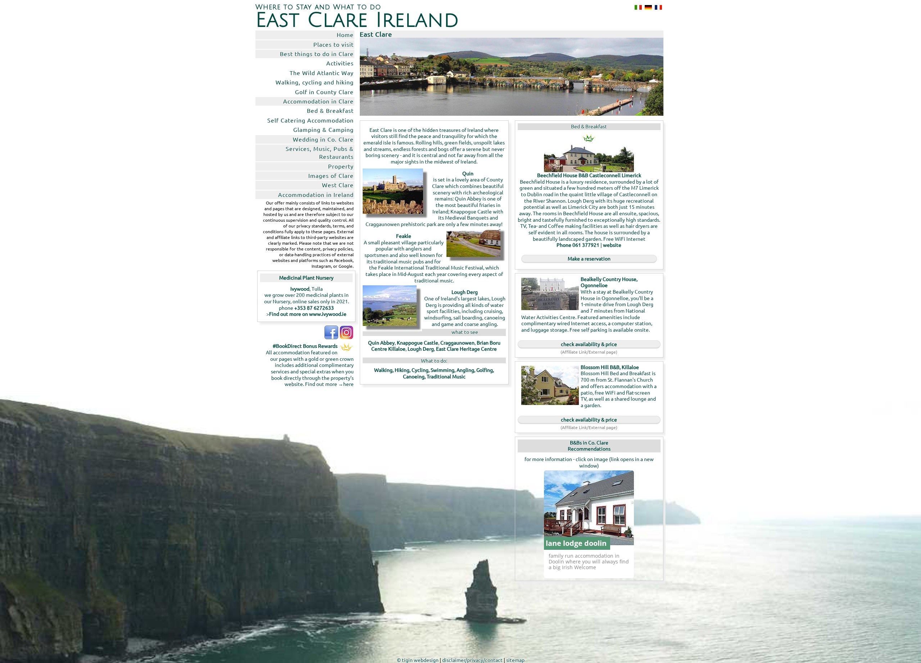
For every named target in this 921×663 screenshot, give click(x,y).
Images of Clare (331, 175)
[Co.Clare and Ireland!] (331, 337)
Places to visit (333, 44)
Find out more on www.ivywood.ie (307, 313)
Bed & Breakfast (330, 110)
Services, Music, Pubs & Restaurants (320, 152)
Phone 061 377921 (578, 244)
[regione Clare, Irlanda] (637, 7)
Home (345, 34)
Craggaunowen (457, 342)
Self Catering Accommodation (310, 120)
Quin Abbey (381, 342)
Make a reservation (589, 258)
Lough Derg (421, 348)
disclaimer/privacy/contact (472, 660)
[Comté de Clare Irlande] (657, 7)
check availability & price (589, 344)
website (612, 244)
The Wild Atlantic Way (322, 72)
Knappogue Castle (417, 342)
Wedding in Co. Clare (323, 139)
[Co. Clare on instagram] (346, 337)
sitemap (515, 660)
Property (341, 166)
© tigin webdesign (418, 660)
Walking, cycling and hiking (315, 82)
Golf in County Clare (324, 91)
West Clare (338, 184)
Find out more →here (329, 384)
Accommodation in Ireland (316, 194)
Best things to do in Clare (317, 53)
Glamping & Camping (323, 129)
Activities (340, 62)
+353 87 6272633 (314, 307)
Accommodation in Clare (318, 101)
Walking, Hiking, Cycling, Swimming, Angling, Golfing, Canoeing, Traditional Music (434, 373)
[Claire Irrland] (647, 7)
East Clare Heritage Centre (466, 348)
